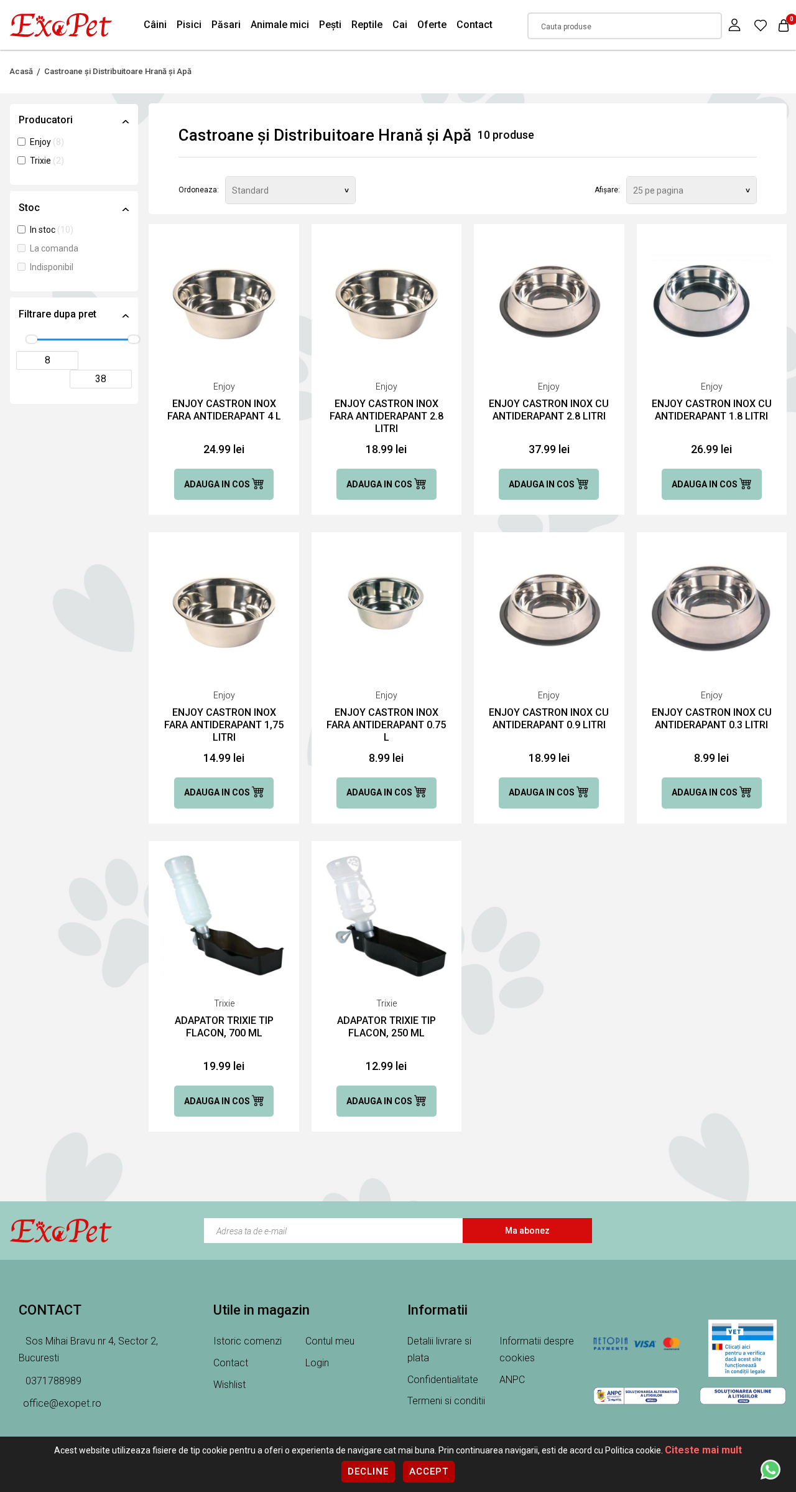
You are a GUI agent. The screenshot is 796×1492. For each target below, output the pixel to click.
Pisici (189, 24)
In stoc (43, 230)
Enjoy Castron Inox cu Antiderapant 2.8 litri (549, 410)
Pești (330, 24)
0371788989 (52, 1381)
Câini (155, 24)
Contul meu (329, 1341)
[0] (760, 25)
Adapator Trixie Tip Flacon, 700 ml (224, 1027)
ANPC (512, 1380)
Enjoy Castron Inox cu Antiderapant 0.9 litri (549, 718)
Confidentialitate (442, 1380)
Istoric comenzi (247, 1341)
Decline (368, 1471)
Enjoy (41, 142)
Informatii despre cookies (536, 1349)
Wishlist (229, 1385)
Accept (428, 1471)
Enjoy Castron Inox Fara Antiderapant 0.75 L (386, 724)
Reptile (366, 24)
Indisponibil (51, 267)
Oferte (432, 24)
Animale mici (280, 24)
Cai (399, 24)
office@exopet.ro (62, 1403)
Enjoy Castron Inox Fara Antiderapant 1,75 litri (224, 724)
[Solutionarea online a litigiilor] (743, 1395)
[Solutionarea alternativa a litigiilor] (636, 1395)
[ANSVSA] (743, 1348)
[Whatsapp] (770, 1469)
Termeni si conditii (446, 1401)
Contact (474, 24)
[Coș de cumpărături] (783, 25)
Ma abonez (527, 1231)
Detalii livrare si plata (439, 1349)
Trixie (41, 161)
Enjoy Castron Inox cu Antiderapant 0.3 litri (712, 718)
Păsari (226, 24)
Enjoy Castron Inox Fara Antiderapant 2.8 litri (386, 416)
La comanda (54, 248)
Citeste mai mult (703, 1450)
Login (317, 1363)
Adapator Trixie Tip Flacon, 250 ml (386, 1027)
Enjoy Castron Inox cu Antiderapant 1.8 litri (712, 410)
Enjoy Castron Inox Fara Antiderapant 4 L (224, 410)
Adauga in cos (218, 484)
